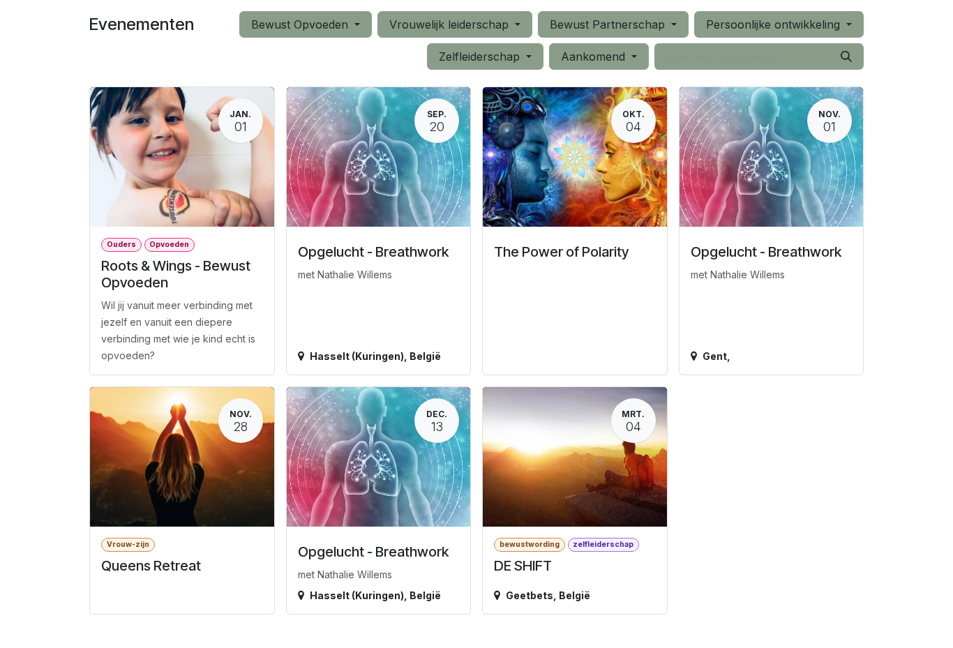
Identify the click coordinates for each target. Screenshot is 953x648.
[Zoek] (846, 56)
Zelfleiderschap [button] (481, 56)
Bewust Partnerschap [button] (609, 24)
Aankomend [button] (595, 56)
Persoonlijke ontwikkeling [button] (774, 24)
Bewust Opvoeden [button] (301, 24)
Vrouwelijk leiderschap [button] (450, 24)
